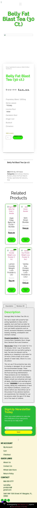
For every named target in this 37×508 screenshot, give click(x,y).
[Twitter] (5, 500)
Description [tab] (9, 306)
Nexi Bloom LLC (22, 504)
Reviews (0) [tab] (21, 306)
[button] (20, 4)
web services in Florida (19, 507)
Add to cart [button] (11, 239)
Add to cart (18, 136)
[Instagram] (8, 500)
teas (8, 180)
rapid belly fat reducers (15, 67)
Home (7, 67)
